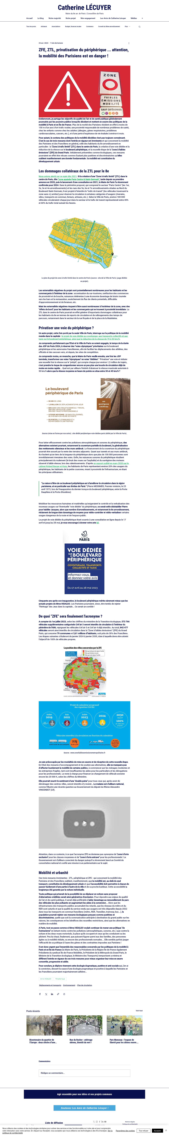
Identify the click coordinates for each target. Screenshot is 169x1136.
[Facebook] (99, 1121)
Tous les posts (31, 26)
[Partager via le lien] (58, 994)
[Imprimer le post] (64, 994)
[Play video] (84, 823)
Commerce (89, 26)
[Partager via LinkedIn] (52, 994)
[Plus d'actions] (128, 43)
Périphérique (60, 979)
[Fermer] (166, 1130)
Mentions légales (130, 1121)
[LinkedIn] (102, 1121)
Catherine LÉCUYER (84, 7)
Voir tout (139, 1011)
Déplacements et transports (50, 985)
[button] (139, 26)
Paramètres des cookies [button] (125, 1130)
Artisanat (44, 26)
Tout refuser (143, 1130)
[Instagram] (97, 1121)
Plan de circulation (84, 985)
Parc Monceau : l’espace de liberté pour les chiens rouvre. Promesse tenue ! (123, 1041)
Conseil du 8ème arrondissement (109, 26)
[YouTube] (105, 1121)
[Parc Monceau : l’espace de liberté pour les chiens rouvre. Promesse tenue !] (125, 1025)
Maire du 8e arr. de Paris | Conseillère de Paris (85, 13)
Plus (126, 26)
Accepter (157, 1130)
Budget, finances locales (73, 26)
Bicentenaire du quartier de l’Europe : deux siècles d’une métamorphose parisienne (42, 1041)
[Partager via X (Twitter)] (46, 994)
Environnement (69, 985)
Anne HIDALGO (45, 979)
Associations (56, 26)
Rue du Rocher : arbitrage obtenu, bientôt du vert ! (81, 1041)
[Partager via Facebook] (40, 994)
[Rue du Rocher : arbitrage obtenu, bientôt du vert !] (84, 1025)
